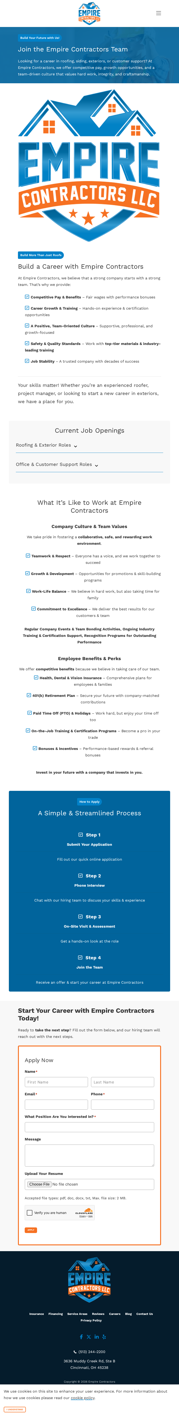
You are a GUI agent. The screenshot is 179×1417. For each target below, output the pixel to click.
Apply (31, 1230)
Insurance (36, 1314)
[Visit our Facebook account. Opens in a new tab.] (81, 1337)
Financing (55, 1314)
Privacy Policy (91, 1320)
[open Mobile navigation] (155, 13)
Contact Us (144, 1314)
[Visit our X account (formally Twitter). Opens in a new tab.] (88, 1337)
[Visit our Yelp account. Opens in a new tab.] (104, 1337)
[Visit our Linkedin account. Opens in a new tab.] (97, 1337)
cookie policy (82, 1398)
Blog (128, 1314)
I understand (15, 1409)
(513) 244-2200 (91, 1352)
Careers (114, 1314)
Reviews (98, 1314)
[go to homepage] (89, 13)
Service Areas (77, 1314)
